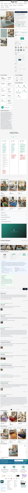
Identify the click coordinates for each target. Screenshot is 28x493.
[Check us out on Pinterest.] (25, 482)
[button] (12, 12)
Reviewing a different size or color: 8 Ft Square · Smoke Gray (8, 320)
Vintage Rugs (14, 5)
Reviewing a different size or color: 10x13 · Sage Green (7, 307)
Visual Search (25, 3)
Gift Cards (2, 5)
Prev (9, 409)
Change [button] (20, 43)
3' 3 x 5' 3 (20, 55)
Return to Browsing (3, 9)
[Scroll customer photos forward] (26, 247)
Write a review (22, 15)
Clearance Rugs (6, 5)
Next (18, 409)
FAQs (14, 482)
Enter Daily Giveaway (9, 488)
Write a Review (25, 289)
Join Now (25, 460)
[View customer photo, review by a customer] (3, 247)
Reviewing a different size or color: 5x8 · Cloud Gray (6, 283)
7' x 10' (23, 57)
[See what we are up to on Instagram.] (22, 482)
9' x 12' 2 (23, 59)
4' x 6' (23, 55)
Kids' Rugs (11, 5)
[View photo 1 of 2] (2, 358)
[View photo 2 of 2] (4, 358)
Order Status (15, 481)
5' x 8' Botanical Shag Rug (21, 422)
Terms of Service (24, 463)
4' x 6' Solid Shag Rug (4, 422)
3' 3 (15, 65)
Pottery (13, 3)
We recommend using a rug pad (23, 32)
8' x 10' (16, 59)
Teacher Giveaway (9, 489)
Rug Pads (16, 3)
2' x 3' (16, 55)
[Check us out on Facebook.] (21, 482)
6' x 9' (20, 57)
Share (21, 41)
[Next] (26, 187)
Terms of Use (2, 484)
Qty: (16, 38)
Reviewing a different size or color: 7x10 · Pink (6, 387)
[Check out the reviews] (23, 486)
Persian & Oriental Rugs (20, 5)
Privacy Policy (16, 462)
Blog (7, 483)
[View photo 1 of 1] (2, 309)
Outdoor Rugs (5, 3)
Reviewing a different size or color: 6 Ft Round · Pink (7, 345)
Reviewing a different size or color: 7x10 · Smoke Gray (7, 356)
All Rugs (2, 3)
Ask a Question (17, 41)
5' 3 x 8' (16, 57)
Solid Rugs (10, 9)
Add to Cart (22, 39)
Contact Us (15, 480)
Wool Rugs (10, 3)
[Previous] (1, 187)
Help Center (15, 483)
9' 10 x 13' (16, 61)
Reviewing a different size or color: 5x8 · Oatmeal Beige (7, 367)
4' (18, 65)
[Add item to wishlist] (7, 181)
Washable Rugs (20, 3)
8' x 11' (19, 59)
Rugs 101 (15, 484)
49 (16, 409)
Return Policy (15, 485)
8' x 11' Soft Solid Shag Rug (4, 457)
